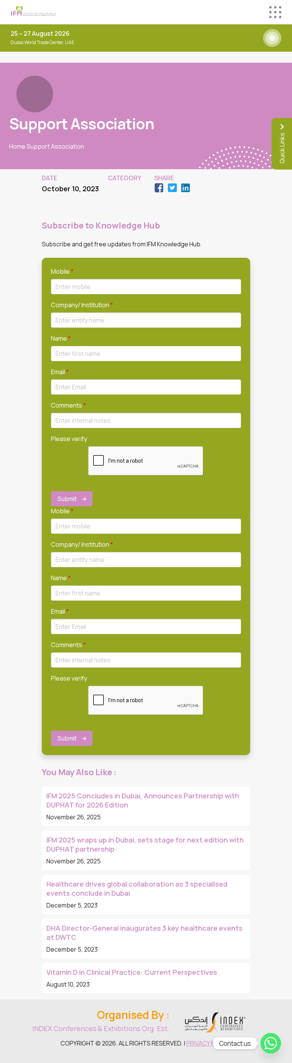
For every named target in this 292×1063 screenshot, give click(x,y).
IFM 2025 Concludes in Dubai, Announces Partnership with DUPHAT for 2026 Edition (142, 800)
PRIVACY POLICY (209, 1043)
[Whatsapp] (270, 1043)
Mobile (62, 271)
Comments (68, 405)
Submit (67, 499)
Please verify (69, 439)
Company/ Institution (82, 305)
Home (17, 146)
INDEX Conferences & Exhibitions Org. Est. (101, 1028)
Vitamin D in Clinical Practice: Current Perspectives (131, 972)
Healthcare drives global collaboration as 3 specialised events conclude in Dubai (136, 888)
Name (61, 338)
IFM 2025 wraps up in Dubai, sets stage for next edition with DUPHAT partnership (145, 844)
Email (60, 372)
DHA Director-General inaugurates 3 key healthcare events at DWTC (144, 932)
